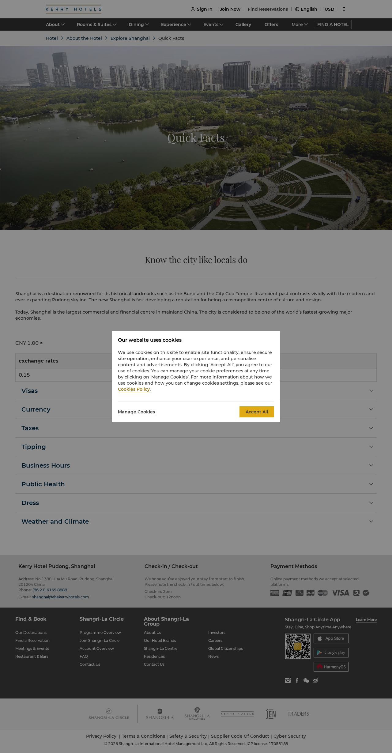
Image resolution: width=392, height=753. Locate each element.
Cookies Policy (134, 389)
